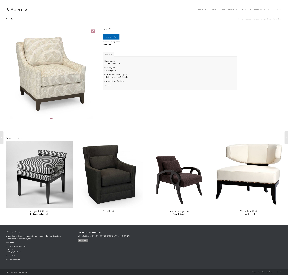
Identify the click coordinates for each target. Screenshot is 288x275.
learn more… (10, 243)
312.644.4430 (9, 1)
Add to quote (111, 37)
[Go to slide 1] (51, 118)
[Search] (269, 9)
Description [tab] (108, 54)
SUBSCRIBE (83, 240)
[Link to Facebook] (280, 9)
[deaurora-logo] (16, 9)
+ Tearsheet (107, 44)
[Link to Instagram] (277, 9)
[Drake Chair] (286, 137)
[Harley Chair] (1, 137)
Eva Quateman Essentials (39, 214)
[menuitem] (203, 9)
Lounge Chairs (115, 42)
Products (9, 19)
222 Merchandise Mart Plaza (16, 246)
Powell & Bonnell (179, 214)
